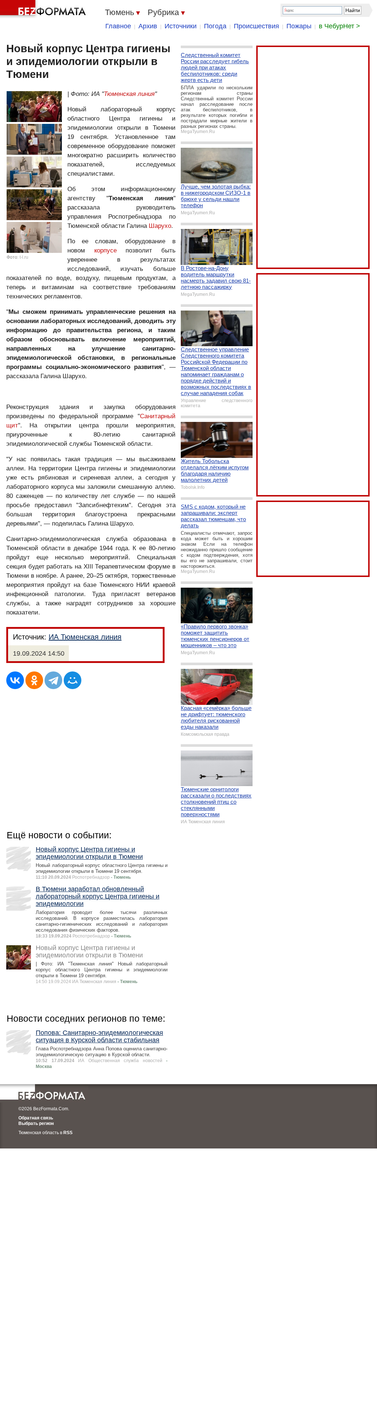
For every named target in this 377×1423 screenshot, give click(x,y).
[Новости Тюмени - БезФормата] (44, 9)
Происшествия (256, 26)
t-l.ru (24, 257)
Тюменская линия (129, 93)
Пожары (298, 26)
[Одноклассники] (34, 680)
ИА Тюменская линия (85, 637)
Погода (215, 26)
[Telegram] (53, 680)
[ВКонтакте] (15, 680)
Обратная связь (35, 1118)
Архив (147, 26)
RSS (68, 1132)
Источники (181, 26)
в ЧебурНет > (339, 26)
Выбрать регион (36, 1123)
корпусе (105, 250)
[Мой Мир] (72, 680)
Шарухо (160, 225)
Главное (118, 26)
